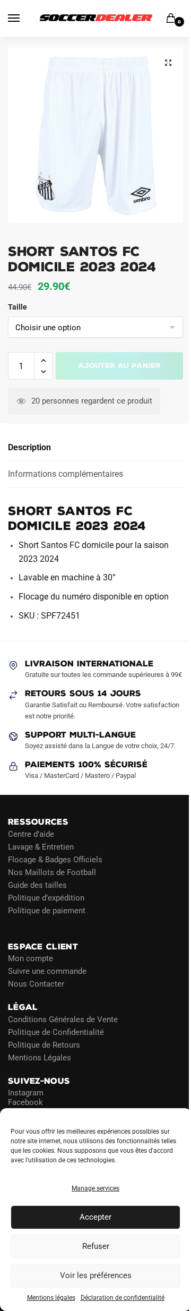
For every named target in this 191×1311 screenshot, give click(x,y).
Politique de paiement (46, 910)
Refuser (95, 1246)
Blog (16, 923)
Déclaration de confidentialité (122, 1297)
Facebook (25, 1102)
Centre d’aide (31, 833)
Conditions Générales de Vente (63, 1019)
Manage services (95, 1188)
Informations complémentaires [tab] (65, 474)
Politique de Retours (44, 1044)
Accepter (95, 1217)
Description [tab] (29, 447)
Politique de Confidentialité (56, 1031)
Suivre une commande (47, 971)
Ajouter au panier (119, 366)
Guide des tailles (37, 884)
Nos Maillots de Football (52, 872)
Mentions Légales (39, 1057)
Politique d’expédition (46, 897)
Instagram (26, 1093)
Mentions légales (51, 1297)
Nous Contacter (36, 984)
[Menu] (24, 19)
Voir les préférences (96, 1275)
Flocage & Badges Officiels (55, 859)
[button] (168, 63)
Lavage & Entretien (41, 846)
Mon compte (30, 958)
